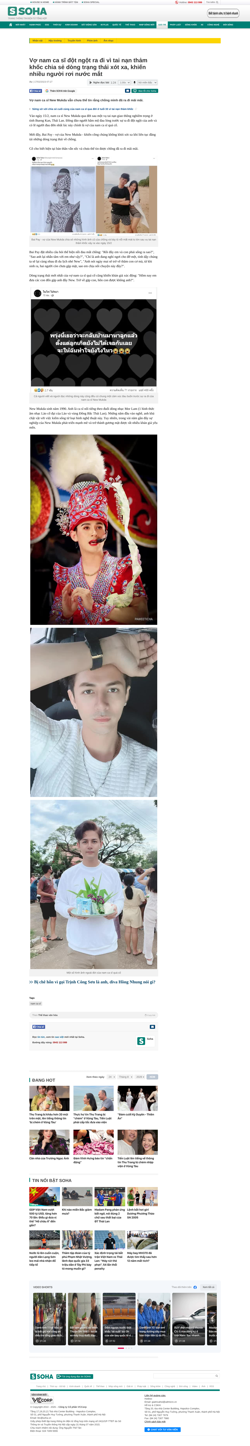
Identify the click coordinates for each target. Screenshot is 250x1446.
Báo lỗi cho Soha (147, 91)
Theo (93, 1015)
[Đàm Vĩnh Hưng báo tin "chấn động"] (93, 1142)
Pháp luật (175, 25)
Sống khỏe (191, 25)
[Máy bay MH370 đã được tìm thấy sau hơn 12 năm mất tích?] (142, 1239)
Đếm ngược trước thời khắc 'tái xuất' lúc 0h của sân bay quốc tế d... (119, 1331)
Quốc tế (116, 25)
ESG (47, 25)
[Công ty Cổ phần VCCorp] (77, 1398)
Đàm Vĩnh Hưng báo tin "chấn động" (92, 1160)
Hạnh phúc (35, 25)
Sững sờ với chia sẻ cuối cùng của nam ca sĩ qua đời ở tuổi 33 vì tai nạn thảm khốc (83, 109)
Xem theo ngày (95, 1076)
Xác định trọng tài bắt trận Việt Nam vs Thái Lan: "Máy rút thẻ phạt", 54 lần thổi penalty (109, 1260)
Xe (202, 25)
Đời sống (228, 25)
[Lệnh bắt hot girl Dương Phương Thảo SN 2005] (142, 1196)
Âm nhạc (108, 40)
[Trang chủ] (27, 13)
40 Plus (105, 25)
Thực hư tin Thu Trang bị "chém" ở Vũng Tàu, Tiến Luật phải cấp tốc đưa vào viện (92, 1118)
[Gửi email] (127, 91)
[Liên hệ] (152, 1027)
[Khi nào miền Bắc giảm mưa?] (77, 1196)
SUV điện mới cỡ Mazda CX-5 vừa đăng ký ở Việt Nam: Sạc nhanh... (188, 1331)
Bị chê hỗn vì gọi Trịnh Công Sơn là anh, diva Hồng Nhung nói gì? (94, 981)
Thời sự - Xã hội (57, 1386)
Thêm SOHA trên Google (62, 91)
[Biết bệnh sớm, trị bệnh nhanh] (223, 13)
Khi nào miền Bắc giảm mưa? (77, 1211)
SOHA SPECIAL (92, 2)
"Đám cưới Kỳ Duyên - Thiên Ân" (136, 1116)
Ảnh (203, 1386)
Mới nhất (20, 25)
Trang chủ (41, 1386)
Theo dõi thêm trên (182, 1287)
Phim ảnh (92, 40)
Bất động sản (89, 25)
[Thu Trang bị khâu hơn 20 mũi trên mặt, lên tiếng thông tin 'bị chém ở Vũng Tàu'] (49, 1098)
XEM (152, 1076)
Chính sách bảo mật (155, 1421)
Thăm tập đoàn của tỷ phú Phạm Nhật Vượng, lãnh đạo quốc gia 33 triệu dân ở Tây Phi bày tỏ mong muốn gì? (77, 1260)
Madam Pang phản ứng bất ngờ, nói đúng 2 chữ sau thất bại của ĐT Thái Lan (110, 1215)
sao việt (59, 1037)
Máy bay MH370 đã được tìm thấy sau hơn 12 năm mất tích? (142, 1257)
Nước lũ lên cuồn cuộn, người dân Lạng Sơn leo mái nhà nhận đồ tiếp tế (44, 1258)
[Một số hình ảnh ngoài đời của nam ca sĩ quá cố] (93, 884)
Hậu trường (55, 40)
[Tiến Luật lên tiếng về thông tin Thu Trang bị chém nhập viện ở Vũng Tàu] (138, 1142)
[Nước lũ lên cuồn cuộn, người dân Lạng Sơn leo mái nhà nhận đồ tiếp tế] (44, 1239)
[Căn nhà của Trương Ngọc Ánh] (49, 1142)
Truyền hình (74, 40)
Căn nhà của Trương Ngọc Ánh (49, 1158)
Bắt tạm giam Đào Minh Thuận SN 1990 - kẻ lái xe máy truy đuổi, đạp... (84, 1331)
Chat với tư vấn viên (164, 1429)
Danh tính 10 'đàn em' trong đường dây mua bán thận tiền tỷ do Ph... (153, 1331)
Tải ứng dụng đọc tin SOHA (76, 1376)
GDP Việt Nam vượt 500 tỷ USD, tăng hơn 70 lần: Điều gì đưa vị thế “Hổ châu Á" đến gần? (43, 1217)
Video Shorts (42, 1287)
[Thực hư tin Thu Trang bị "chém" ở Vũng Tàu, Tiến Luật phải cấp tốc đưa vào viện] (93, 1098)
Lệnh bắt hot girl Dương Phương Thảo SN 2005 (140, 1213)
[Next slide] (212, 1321)
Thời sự (57, 25)
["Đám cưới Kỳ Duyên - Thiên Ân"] (138, 1098)
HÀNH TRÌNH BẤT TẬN (66, 2)
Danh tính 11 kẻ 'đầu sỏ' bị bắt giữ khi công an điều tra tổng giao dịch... (49, 1331)
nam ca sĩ (36, 1003)
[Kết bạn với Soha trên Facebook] (141, 1041)
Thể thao (130, 25)
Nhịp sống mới (146, 25)
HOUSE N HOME (40, 2)
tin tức (41, 1037)
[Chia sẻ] (35, 91)
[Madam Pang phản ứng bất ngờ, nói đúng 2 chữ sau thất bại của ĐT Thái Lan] (110, 1196)
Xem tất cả (208, 1287)
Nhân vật (38, 40)
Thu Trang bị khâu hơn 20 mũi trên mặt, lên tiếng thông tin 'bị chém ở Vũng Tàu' (48, 1118)
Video (194, 1386)
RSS (212, 1386)
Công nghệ (213, 25)
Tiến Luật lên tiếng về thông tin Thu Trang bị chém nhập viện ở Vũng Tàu (136, 1162)
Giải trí (162, 25)
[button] (121, 1348)
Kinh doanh (71, 25)
